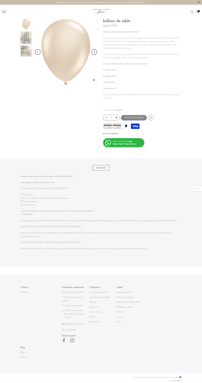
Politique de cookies (125, 307)
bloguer (92, 317)
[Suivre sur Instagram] (72, 340)
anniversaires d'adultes (99, 292)
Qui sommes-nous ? (125, 292)
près (3, 2)
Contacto (24, 292)
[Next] (94, 52)
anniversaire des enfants (99, 297)
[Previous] (38, 52)
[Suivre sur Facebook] (64, 340)
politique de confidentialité (128, 302)
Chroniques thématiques (72, 306)
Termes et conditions (125, 297)
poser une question (110, 134)
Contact (120, 317)
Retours (120, 312)
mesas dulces (94, 322)
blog (119, 322)
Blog (22, 353)
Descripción (101, 168)
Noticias (24, 357)
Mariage (93, 302)
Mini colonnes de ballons (72, 292)
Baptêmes (93, 307)
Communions (94, 312)
